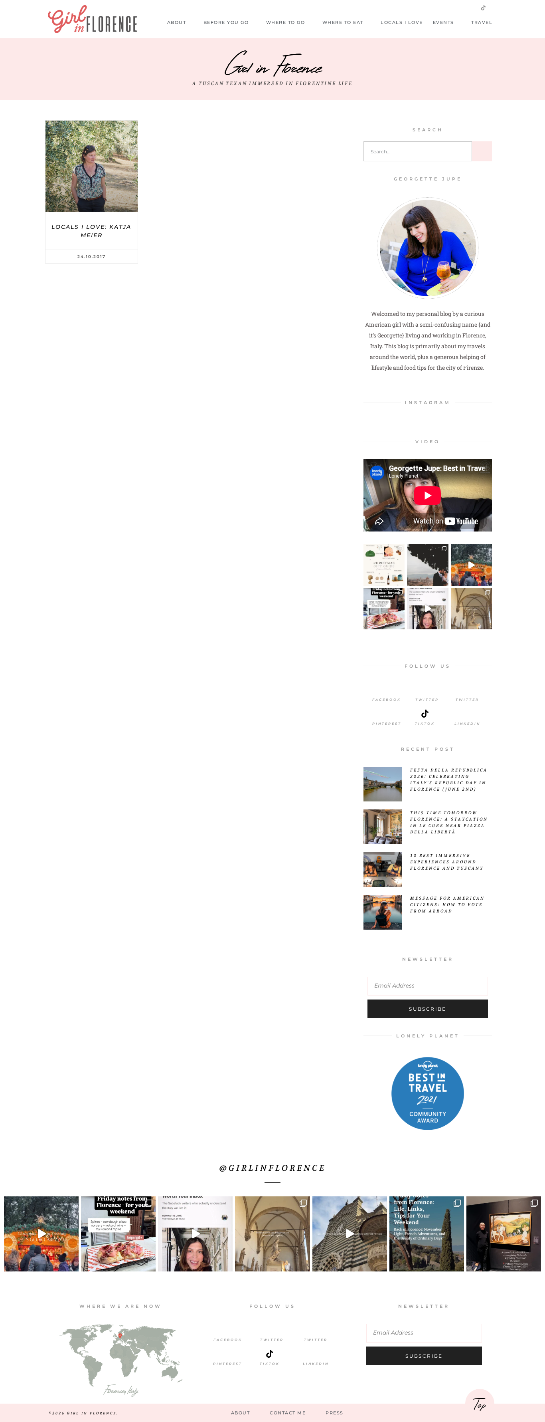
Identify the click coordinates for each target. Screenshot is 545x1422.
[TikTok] (270, 1354)
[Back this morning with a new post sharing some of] (426, 1233)
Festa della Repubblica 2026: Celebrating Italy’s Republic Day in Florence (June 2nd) (449, 779)
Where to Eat (342, 22)
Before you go (226, 22)
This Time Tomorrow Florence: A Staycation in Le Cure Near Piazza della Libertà (449, 822)
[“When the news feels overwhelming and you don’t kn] (503, 1233)
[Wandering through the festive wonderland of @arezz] (471, 564)
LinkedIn (467, 724)
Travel (481, 22)
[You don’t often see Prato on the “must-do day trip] (349, 1233)
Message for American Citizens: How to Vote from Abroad (447, 904)
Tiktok (425, 724)
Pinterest (386, 724)
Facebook (386, 700)
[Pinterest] (387, 714)
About (176, 22)
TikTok (270, 1364)
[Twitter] (444, 7)
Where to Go (285, 22)
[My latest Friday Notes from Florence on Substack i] (471, 608)
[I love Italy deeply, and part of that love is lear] (427, 608)
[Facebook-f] (432, 7)
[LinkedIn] (468, 714)
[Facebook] (387, 690)
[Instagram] (457, 7)
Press (335, 1413)
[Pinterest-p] (470, 7)
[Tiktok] (425, 714)
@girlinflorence (272, 1167)
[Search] (482, 151)
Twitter (427, 700)
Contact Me (288, 1413)
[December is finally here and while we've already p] (384, 564)
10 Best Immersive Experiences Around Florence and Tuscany (447, 861)
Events (443, 22)
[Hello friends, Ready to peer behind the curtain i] (384, 608)
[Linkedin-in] (496, 7)
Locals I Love (402, 22)
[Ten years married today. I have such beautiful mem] (427, 564)
